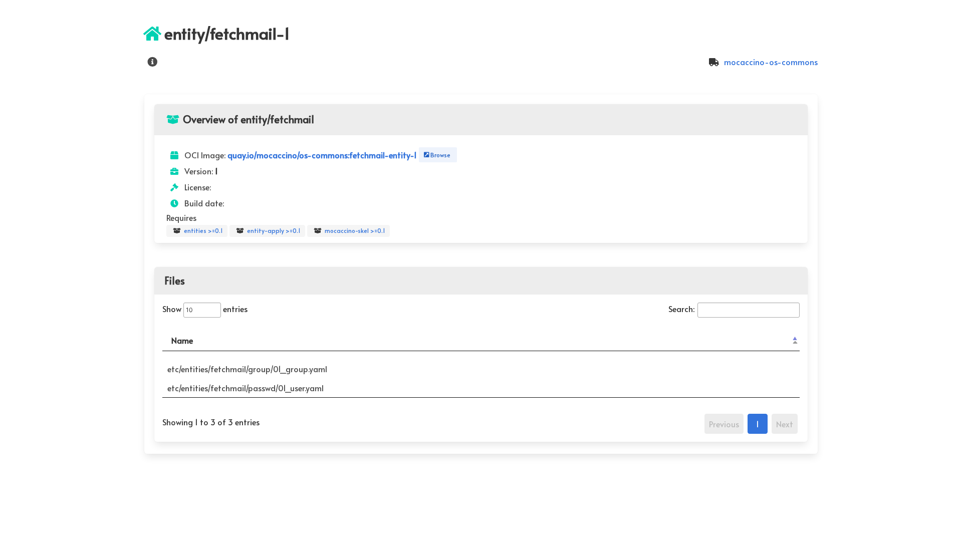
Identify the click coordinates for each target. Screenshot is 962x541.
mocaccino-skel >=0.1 (354, 230)
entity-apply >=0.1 (273, 230)
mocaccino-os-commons (770, 61)
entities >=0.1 (202, 230)
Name (182, 340)
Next (784, 423)
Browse (438, 155)
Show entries (205, 308)
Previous (724, 423)
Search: (681, 308)
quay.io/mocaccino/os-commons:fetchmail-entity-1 (323, 154)
